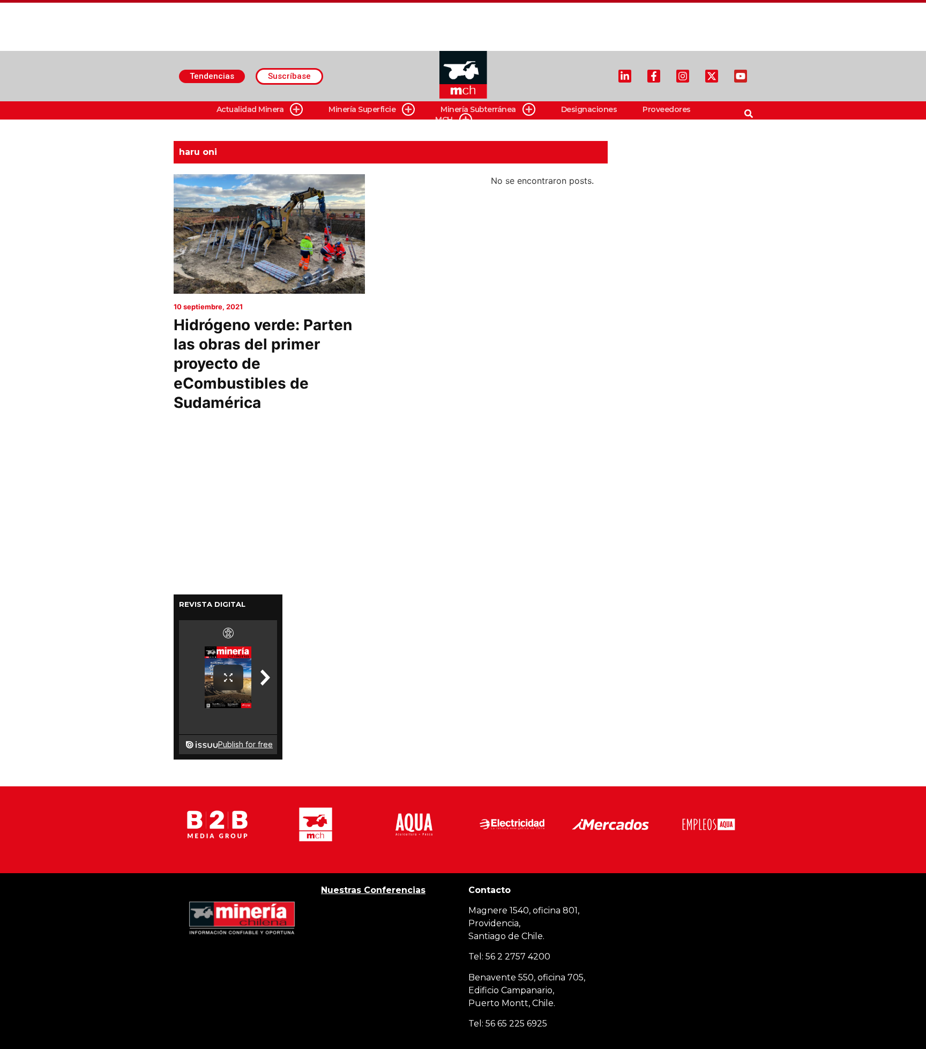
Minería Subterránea (478, 109)
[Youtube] (740, 76)
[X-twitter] (711, 76)
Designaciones (589, 109)
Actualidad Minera (250, 109)
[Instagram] (682, 76)
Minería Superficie (361, 109)
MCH (444, 119)
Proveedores (667, 109)
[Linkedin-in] (624, 76)
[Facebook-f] (653, 76)
